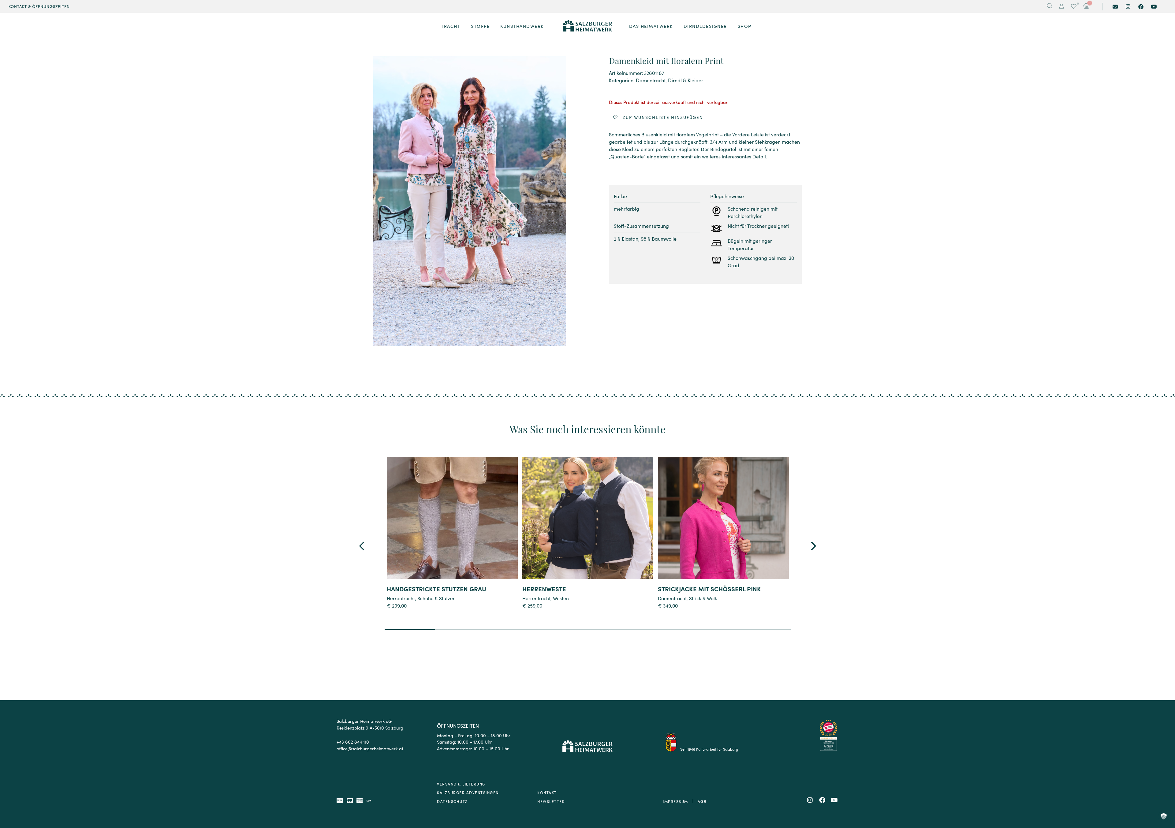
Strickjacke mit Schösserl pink (709, 588)
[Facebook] (1140, 6)
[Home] (587, 26)
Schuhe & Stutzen (436, 598)
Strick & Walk (703, 598)
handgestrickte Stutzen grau (436, 588)
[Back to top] (1163, 790)
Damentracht (651, 80)
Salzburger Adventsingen (468, 792)
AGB (702, 801)
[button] (1061, 6)
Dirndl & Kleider (685, 80)
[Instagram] (1128, 6)
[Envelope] (1115, 6)
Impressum (675, 801)
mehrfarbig (626, 208)
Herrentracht (401, 598)
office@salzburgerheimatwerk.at (370, 748)
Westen (561, 598)
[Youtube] (1153, 6)
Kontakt (547, 792)
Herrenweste (544, 588)
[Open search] (1049, 6)
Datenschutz (452, 801)
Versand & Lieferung (461, 784)
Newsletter (551, 801)
